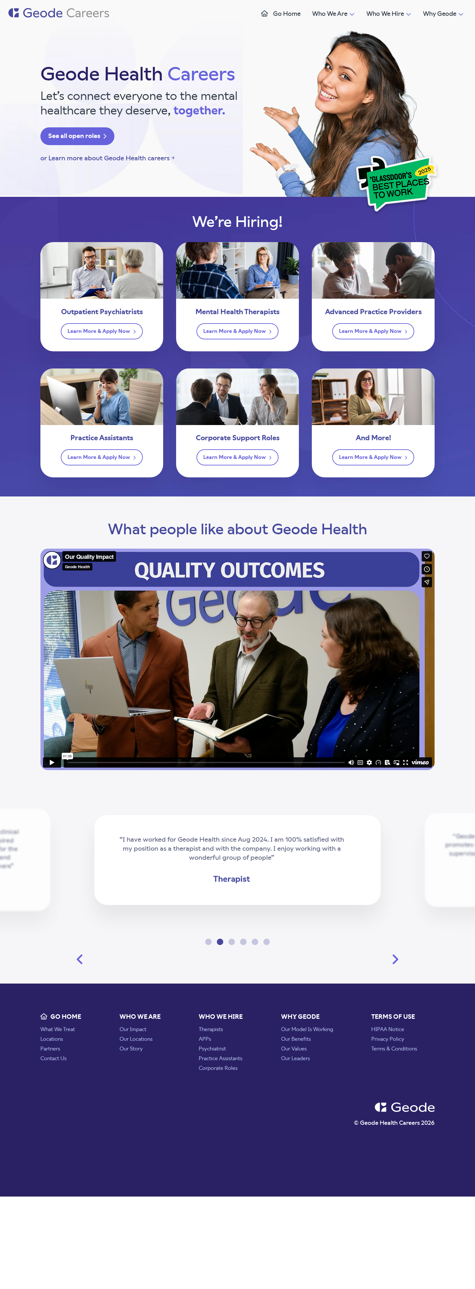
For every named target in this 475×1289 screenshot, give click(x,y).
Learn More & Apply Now (100, 331)
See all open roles (74, 136)
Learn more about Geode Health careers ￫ (111, 158)
